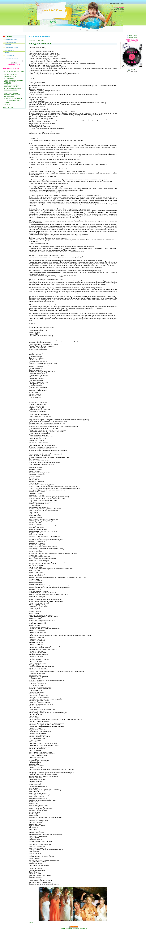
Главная (31, 40)
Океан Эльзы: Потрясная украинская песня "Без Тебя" (12, 94)
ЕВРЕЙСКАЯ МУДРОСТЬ (11, 74)
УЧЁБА (42, 40)
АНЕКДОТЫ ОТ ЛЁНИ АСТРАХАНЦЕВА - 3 (10, 77)
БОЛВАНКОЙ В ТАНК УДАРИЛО (13, 98)
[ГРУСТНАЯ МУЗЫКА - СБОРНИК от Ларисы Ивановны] (131, 55)
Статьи (37, 40)
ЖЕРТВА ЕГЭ (8, 104)
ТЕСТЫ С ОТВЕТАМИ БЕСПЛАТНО (13, 71)
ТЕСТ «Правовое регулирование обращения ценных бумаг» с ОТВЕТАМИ (13, 81)
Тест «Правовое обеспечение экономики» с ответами (12, 89)
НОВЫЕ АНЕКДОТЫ (9, 107)
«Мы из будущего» (9, 96)
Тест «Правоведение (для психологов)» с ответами (11, 85)
